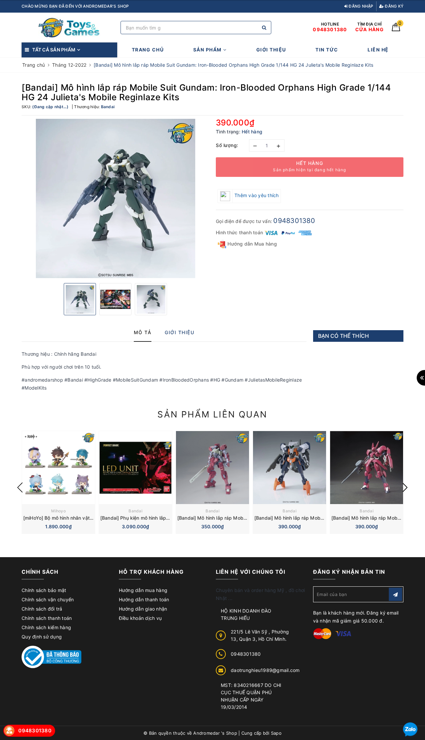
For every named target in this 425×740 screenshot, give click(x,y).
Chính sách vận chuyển (48, 599)
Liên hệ (378, 49)
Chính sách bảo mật (44, 590)
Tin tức (326, 49)
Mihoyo (58, 510)
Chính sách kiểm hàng (46, 627)
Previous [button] (20, 487)
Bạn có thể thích (343, 336)
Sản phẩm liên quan (212, 414)
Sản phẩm (208, 49)
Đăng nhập (361, 6)
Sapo (276, 733)
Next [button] (405, 487)
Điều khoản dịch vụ (140, 618)
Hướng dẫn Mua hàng (251, 244)
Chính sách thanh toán (47, 618)
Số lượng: (227, 145)
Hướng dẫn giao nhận (143, 609)
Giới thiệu (271, 49)
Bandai (135, 510)
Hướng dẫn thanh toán (144, 599)
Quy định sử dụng (42, 636)
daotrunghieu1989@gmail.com (265, 670)
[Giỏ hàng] (396, 29)
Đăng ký (393, 6)
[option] (115, 198)
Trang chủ (148, 49)
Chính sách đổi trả (42, 609)
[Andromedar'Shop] (69, 27)
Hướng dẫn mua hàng (143, 590)
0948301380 (294, 221)
